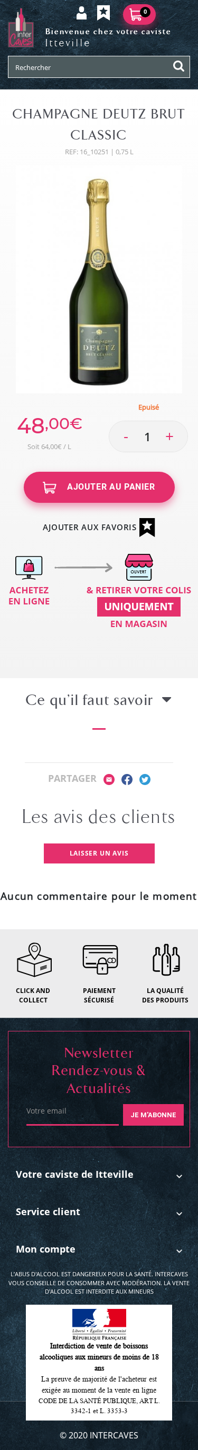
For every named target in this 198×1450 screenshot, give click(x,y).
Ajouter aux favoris (91, 527)
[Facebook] (127, 778)
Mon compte (46, 1249)
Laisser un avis (99, 853)
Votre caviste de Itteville (75, 1174)
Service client (48, 1211)
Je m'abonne (153, 1115)
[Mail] (109, 778)
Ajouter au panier (109, 487)
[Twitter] (144, 778)
